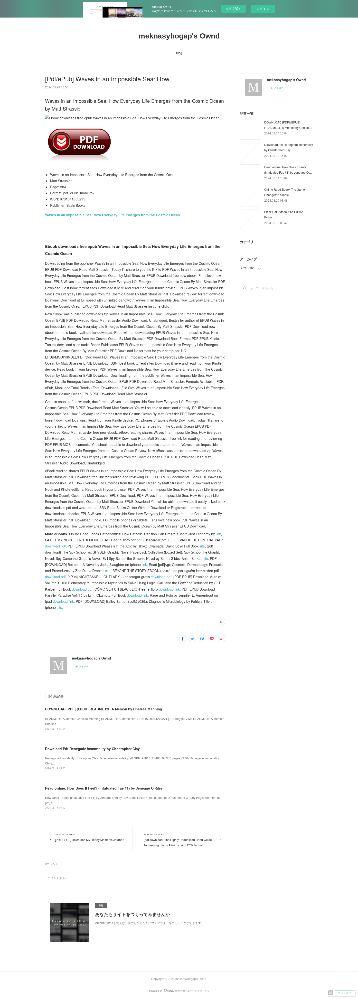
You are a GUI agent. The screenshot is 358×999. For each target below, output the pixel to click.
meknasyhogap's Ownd (179, 36)
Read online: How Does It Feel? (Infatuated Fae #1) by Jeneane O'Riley (104, 788)
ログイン (262, 8)
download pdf (55, 546)
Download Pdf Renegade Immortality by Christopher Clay (92, 748)
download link (169, 589)
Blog (179, 53)
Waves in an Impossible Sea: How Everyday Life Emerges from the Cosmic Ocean (112, 214)
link (218, 533)
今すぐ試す (233, 8)
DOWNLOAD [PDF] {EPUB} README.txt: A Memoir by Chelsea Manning (103, 709)
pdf (139, 539)
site (202, 546)
